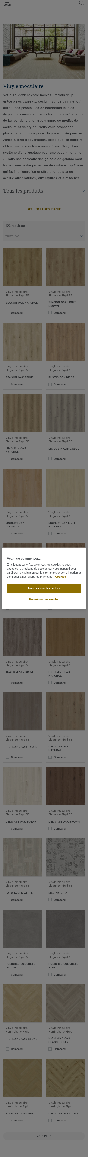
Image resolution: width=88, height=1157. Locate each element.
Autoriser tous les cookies (44, 588)
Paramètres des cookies (44, 599)
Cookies (60, 576)
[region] (44, 578)
